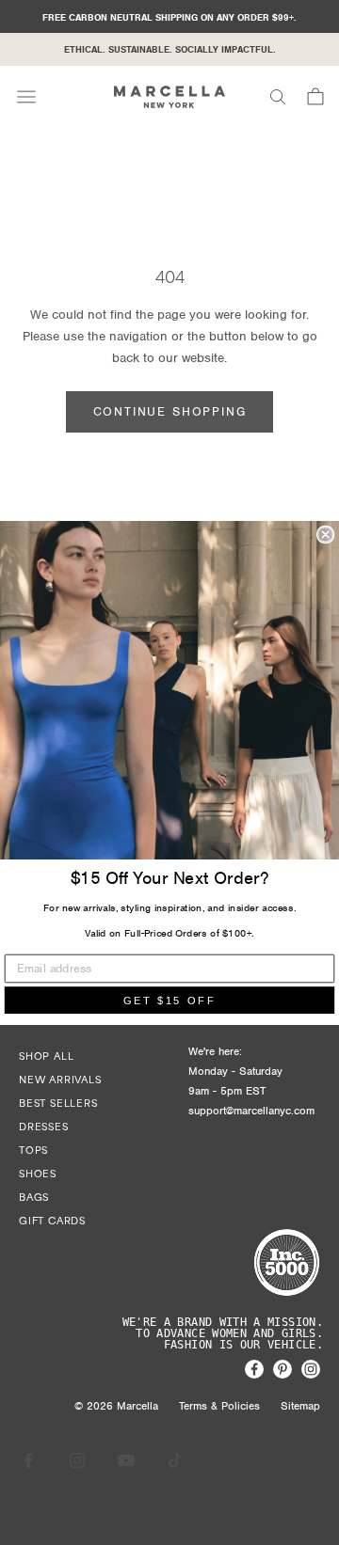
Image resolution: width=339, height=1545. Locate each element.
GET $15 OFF (169, 1000)
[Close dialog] (325, 534)
